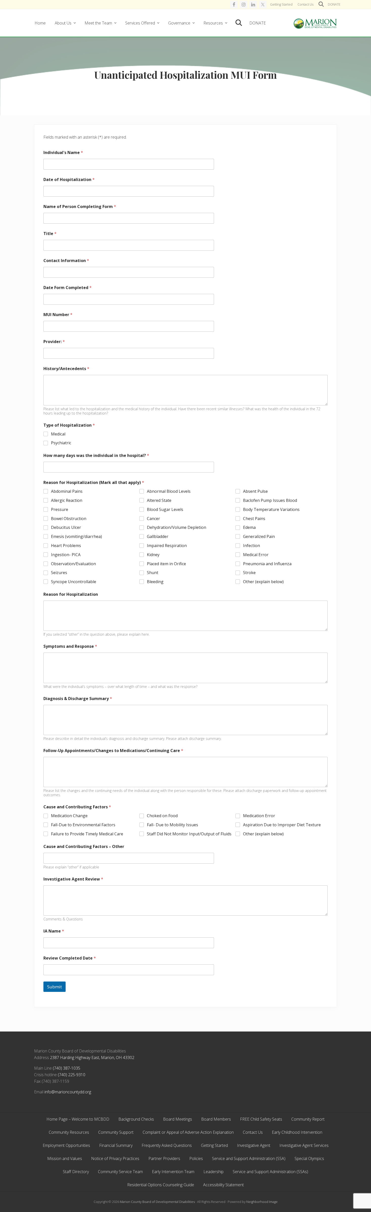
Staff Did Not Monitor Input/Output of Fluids (189, 834)
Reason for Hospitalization (70, 594)
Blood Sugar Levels (165, 509)
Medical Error (256, 554)
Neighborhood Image (262, 1201)
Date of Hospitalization (69, 179)
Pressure (59, 509)
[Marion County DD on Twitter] (263, 4)
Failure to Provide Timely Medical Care (87, 834)
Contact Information (66, 260)
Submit (54, 987)
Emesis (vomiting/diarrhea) (76, 536)
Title (50, 233)
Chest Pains (254, 518)
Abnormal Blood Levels (169, 491)
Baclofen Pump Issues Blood (270, 500)
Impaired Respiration (167, 545)
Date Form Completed (67, 287)
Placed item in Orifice (166, 563)
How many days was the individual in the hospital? (96, 455)
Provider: (54, 341)
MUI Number (57, 314)
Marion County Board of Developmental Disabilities (157, 1201)
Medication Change (69, 815)
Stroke (249, 572)
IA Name (53, 931)
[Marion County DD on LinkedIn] (253, 4)
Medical (58, 434)
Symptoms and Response (70, 646)
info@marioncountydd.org (67, 1092)
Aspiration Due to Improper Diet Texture (282, 825)
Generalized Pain (259, 536)
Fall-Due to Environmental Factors (83, 825)
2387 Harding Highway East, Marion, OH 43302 (92, 1057)
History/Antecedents (66, 368)
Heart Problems (66, 545)
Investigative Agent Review (73, 879)
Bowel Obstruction (68, 518)
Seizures (59, 572)
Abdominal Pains (67, 491)
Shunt (152, 572)
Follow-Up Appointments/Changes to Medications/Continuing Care (113, 750)
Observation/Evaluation (73, 563)
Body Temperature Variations (271, 509)
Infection (251, 545)
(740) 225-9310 (71, 1074)
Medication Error (259, 815)
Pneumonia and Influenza (267, 563)
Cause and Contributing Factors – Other (83, 846)
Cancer (153, 518)
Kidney (153, 554)
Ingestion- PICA (66, 554)
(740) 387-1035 (66, 1068)
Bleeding (155, 581)
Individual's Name (63, 152)
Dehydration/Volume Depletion (176, 527)
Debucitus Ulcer (66, 527)
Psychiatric (61, 443)
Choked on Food (162, 815)
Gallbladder (157, 536)
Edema (249, 527)
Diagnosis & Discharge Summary (77, 698)
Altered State (159, 500)
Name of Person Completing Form (79, 206)
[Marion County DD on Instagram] (243, 4)
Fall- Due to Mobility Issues (172, 825)
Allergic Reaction (66, 500)
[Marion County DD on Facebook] (234, 4)
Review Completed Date (69, 958)
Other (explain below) (263, 581)
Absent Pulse (255, 491)
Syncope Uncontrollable (73, 581)
